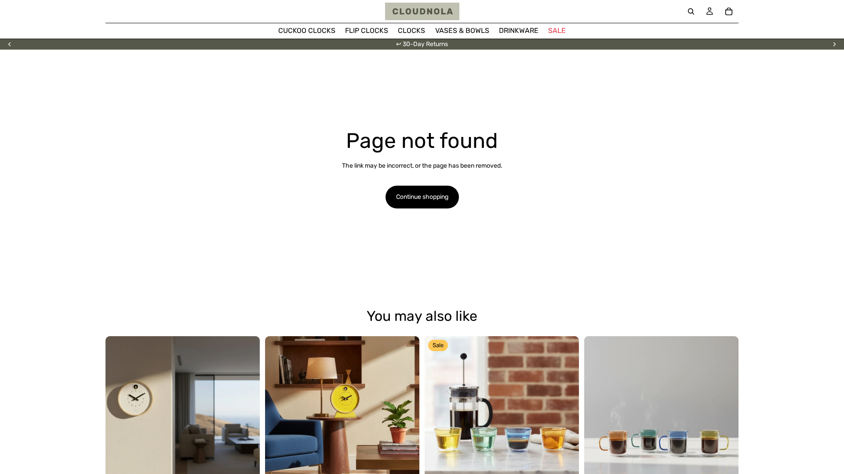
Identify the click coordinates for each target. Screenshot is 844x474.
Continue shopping (422, 197)
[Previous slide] (9, 44)
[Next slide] (834, 44)
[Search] (691, 11)
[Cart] (728, 11)
